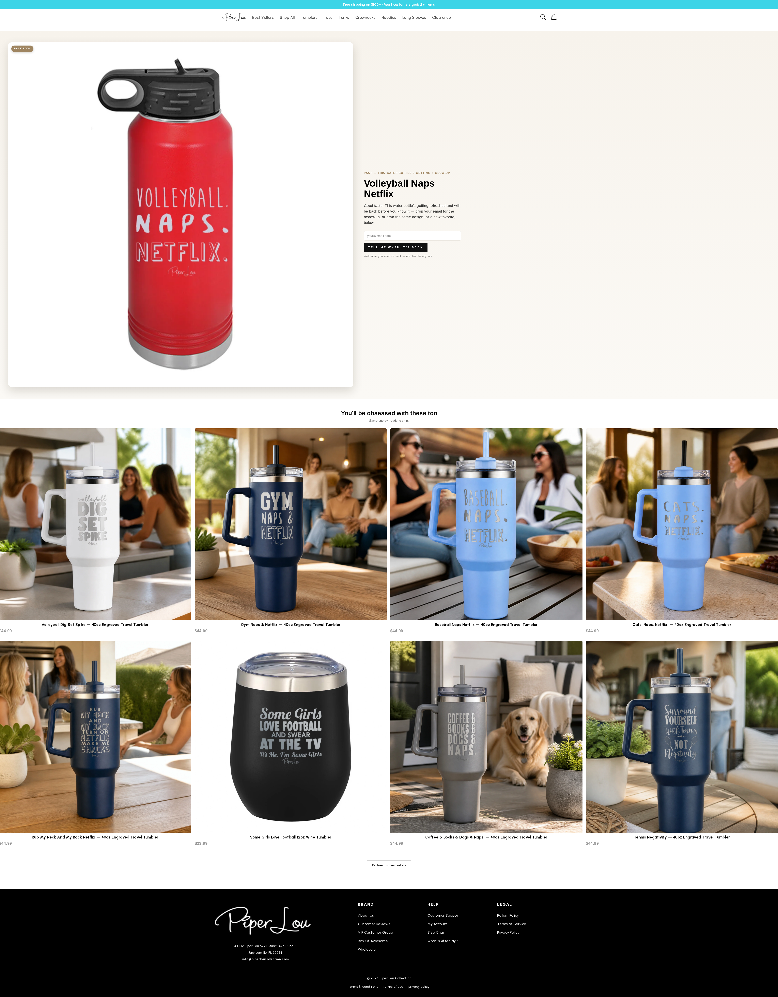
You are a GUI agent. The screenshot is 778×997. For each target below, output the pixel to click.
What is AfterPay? (442, 941)
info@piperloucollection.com (265, 959)
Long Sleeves (414, 17)
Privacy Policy (508, 932)
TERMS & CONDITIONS (363, 986)
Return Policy (508, 915)
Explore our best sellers (389, 865)
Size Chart (436, 932)
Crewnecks (365, 17)
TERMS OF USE (393, 986)
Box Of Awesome (373, 941)
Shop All (287, 17)
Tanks (344, 17)
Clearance (441, 17)
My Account (437, 924)
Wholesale (367, 949)
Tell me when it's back (395, 247)
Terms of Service (511, 924)
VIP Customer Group (375, 932)
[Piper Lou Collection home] (265, 920)
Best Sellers (263, 17)
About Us (366, 915)
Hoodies (389, 17)
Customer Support (443, 915)
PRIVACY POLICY (419, 986)
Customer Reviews (374, 924)
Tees (328, 17)
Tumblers (309, 17)
